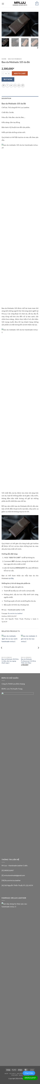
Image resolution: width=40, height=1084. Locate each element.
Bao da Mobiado (15, 59)
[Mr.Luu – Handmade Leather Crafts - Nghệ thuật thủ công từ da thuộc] (20, 3)
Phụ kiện (14, 1075)
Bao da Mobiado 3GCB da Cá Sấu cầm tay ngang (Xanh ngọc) (10, 661)
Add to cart (20, 73)
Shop (6, 1073)
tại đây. (11, 578)
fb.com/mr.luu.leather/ (15, 613)
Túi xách (12, 1073)
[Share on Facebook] (7, 85)
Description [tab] (6, 98)
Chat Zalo (29, 1073)
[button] (3, 3)
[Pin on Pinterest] (19, 85)
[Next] (35, 24)
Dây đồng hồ (21, 1073)
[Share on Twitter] (11, 85)
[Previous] (5, 24)
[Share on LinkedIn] (23, 85)
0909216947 (30, 1078)
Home (4, 59)
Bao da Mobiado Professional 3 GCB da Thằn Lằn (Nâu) (28, 661)
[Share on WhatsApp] (3, 85)
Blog (21, 1075)
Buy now (8, 79)
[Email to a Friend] (15, 85)
